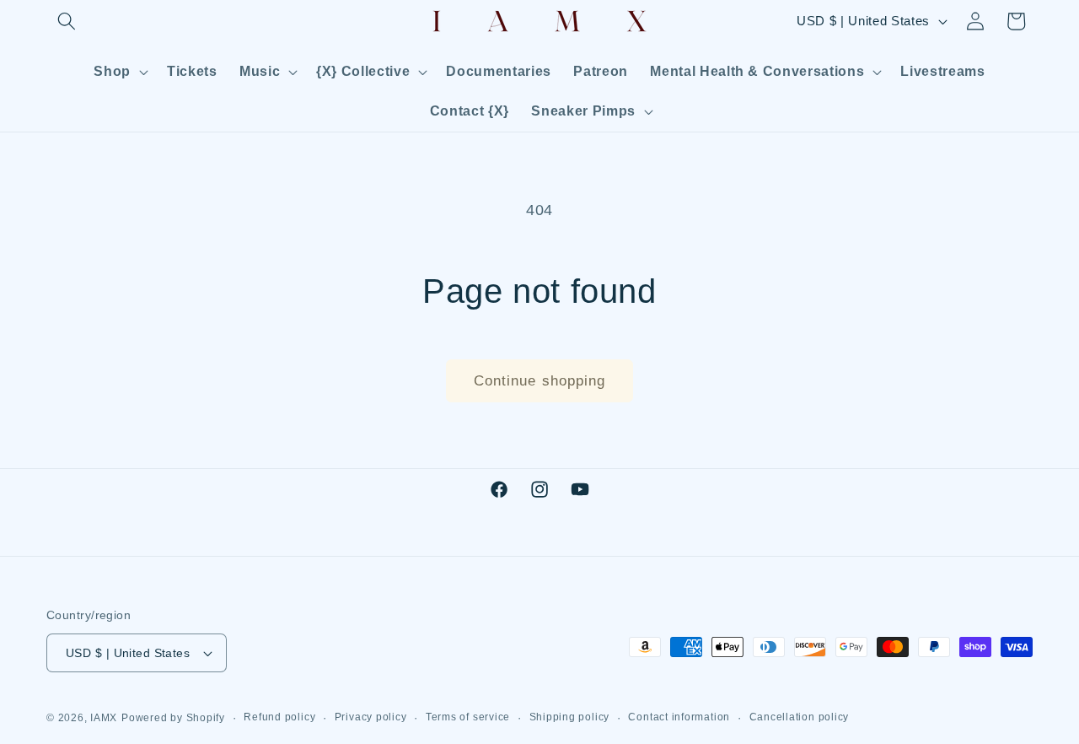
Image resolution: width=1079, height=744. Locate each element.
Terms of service (468, 717)
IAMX (103, 718)
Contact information (679, 717)
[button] (66, 21)
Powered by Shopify (173, 718)
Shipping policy (569, 717)
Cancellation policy (799, 717)
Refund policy (279, 717)
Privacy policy (371, 717)
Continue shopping (540, 380)
